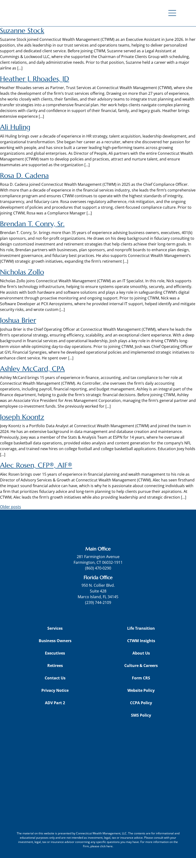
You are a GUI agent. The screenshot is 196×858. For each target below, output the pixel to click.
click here (106, 846)
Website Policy (141, 690)
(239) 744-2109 (98, 602)
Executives (55, 653)
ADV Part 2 (55, 702)
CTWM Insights (141, 640)
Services (55, 628)
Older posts (10, 506)
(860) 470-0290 (98, 568)
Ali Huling (15, 127)
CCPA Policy (141, 702)
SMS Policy (141, 715)
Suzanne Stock (22, 30)
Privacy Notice (55, 690)
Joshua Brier (18, 320)
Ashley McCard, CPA (32, 368)
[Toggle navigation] (172, 13)
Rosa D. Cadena (24, 175)
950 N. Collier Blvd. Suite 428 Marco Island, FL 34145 (98, 591)
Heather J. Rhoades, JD (34, 79)
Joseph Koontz (22, 417)
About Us (141, 653)
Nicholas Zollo (22, 272)
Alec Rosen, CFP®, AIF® (36, 465)
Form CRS (141, 678)
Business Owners (55, 640)
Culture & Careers (141, 665)
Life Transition (141, 628)
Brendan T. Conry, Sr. (32, 223)
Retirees (55, 665)
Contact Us (55, 678)
